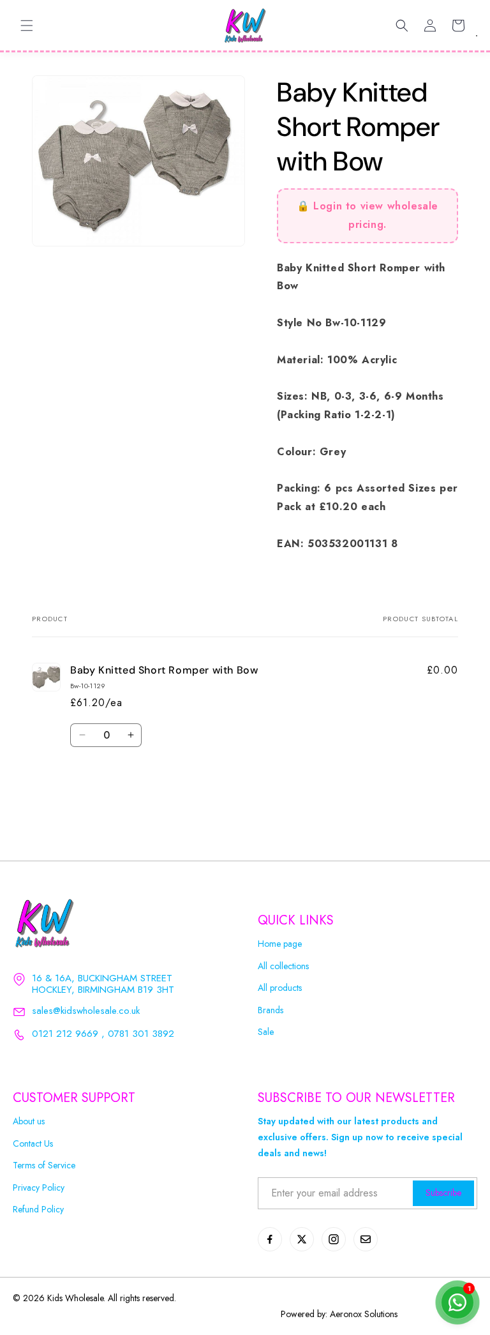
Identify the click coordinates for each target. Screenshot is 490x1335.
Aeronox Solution (362, 1314)
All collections (283, 966)
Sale (266, 1032)
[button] (27, 25)
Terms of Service (44, 1165)
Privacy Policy (38, 1188)
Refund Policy (38, 1209)
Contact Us (33, 1144)
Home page (280, 944)
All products (280, 988)
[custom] (270, 1239)
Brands (270, 1010)
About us (29, 1121)
